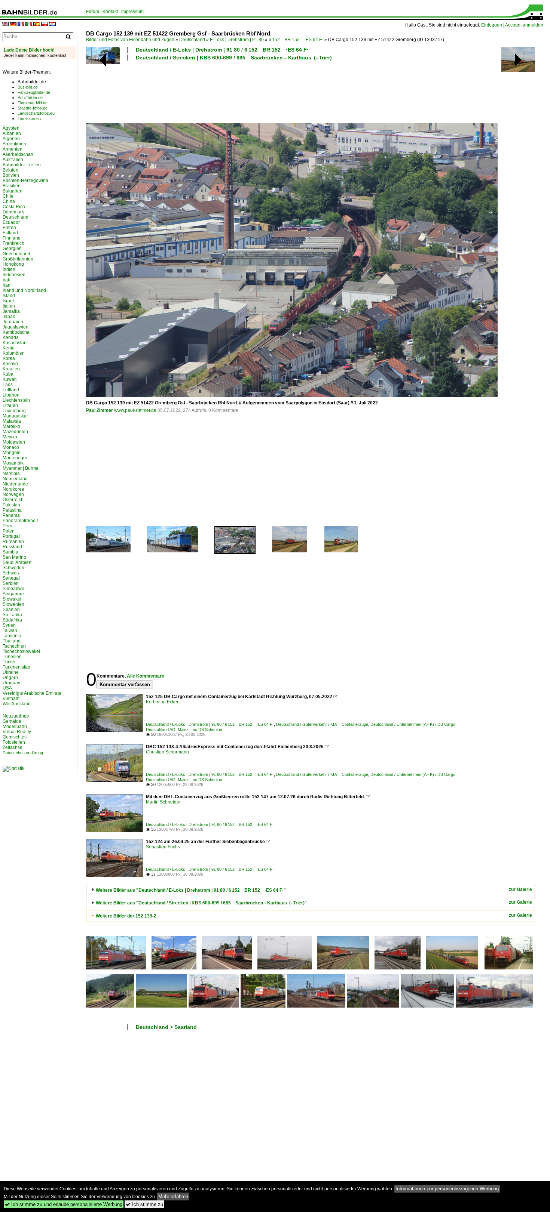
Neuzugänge (16, 716)
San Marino (14, 557)
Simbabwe (13, 588)
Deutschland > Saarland (166, 1027)
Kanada (11, 337)
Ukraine (11, 672)
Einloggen (491, 25)
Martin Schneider (163, 802)
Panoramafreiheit (20, 520)
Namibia (11, 473)
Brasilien (12, 185)
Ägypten (11, 128)
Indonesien (14, 274)
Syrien (9, 625)
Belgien (10, 170)
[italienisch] (28, 24)
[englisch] (5, 24)
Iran (6, 285)
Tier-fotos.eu (29, 118)
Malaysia (12, 421)
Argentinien (14, 144)
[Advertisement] (277, 91)
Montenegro (15, 457)
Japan (9, 316)
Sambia (10, 552)
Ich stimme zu (144, 1204)
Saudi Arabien (17, 562)
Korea (9, 358)
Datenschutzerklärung (23, 752)
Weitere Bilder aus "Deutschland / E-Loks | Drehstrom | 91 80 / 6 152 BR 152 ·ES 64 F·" (191, 890)
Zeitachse (12, 747)
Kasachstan (15, 342)
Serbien (11, 583)
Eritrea (9, 227)
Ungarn (10, 677)
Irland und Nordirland (24, 290)
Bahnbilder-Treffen (22, 164)
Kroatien (11, 368)
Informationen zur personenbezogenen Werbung (447, 1188)
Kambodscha (16, 332)
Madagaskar (15, 416)
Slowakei (12, 599)
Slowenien (13, 604)
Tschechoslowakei (21, 651)
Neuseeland (15, 478)
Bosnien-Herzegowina (25, 180)
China (9, 201)
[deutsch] (13, 24)
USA (7, 688)
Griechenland (16, 253)
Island (9, 295)
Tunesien (12, 656)
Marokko (11, 426)
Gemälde (12, 721)
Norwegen (13, 494)
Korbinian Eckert (163, 701)
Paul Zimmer (99, 410)
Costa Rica (14, 206)
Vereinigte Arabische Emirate (32, 693)
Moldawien (14, 442)
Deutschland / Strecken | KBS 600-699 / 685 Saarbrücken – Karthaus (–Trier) (234, 58)
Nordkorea (13, 489)
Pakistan (11, 505)
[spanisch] (36, 24)
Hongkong (13, 264)
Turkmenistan (16, 667)
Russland (12, 546)
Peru (7, 525)
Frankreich (13, 243)
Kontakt (110, 11)
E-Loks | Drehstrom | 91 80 (237, 39)
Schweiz (11, 573)
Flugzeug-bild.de (33, 103)
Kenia (9, 348)
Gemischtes (15, 737)
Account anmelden (524, 25)
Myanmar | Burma (21, 468)
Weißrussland (17, 703)
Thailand (12, 641)
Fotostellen (14, 742)
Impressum (132, 11)
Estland (10, 232)
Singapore (13, 593)
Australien (13, 159)
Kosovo (10, 363)
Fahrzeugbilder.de (34, 92)
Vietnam (11, 698)
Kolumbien (14, 353)
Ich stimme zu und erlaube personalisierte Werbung (63, 1204)
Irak (6, 280)
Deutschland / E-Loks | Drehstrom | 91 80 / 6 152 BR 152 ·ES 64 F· (222, 50)
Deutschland (192, 39)
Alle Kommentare (145, 676)
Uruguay (11, 682)
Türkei (9, 661)
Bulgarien (12, 191)
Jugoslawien (15, 327)
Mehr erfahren (173, 1196)
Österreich (13, 499)
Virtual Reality (17, 731)
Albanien (12, 133)
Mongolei (12, 452)
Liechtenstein (16, 400)
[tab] (310, 890)
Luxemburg (14, 410)
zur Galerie (520, 889)
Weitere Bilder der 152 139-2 (126, 916)
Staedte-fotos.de (33, 108)
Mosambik (13, 463)
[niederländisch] (52, 24)
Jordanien (13, 321)
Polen (9, 531)
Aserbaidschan (18, 154)
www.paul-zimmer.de (135, 410)
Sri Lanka (12, 614)
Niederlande (15, 484)
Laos (8, 384)
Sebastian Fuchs (163, 846)
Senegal (11, 578)
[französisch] (21, 24)
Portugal (11, 536)
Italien (9, 306)
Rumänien (13, 541)
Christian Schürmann (167, 752)
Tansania (12, 635)
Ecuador (11, 222)
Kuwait (9, 379)
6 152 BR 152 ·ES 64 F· (296, 39)
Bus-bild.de (28, 87)
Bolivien (11, 175)
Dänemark (13, 212)
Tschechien (14, 646)
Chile (8, 196)
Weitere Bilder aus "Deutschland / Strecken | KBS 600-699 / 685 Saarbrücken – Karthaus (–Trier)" (201, 903)
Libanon (11, 395)
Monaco (11, 447)
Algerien (11, 138)
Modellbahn (15, 726)
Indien (9, 269)
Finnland (12, 238)
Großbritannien (18, 259)
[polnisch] (44, 24)
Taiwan (10, 630)
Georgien (12, 248)
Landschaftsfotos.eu (36, 113)
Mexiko (10, 437)
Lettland (11, 389)
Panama (11, 515)
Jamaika (11, 311)
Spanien (11, 609)
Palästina (12, 510)
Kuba (8, 374)
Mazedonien (15, 431)
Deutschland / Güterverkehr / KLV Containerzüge (322, 724)
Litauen (10, 405)
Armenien (12, 149)
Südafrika (12, 620)
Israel (8, 300)
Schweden (13, 567)
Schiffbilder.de (30, 97)
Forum (92, 11)
